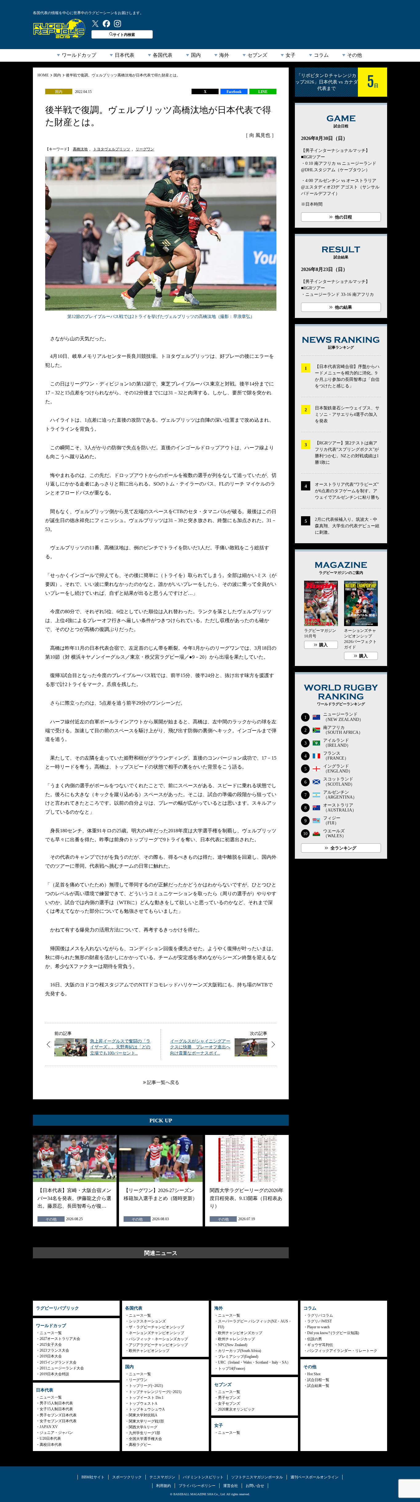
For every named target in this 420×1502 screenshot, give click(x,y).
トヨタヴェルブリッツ (111, 149)
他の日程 (343, 217)
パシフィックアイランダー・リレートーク (342, 1351)
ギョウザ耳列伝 (320, 1345)
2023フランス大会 (54, 1350)
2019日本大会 (51, 1356)
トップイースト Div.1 (146, 1398)
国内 (196, 55)
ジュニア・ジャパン (56, 1432)
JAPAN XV (49, 1427)
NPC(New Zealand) (232, 1345)
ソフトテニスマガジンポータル (257, 1477)
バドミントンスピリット (203, 1477)
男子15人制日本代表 (56, 1403)
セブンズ (257, 55)
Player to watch (318, 1327)
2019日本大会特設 (54, 1374)
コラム (321, 55)
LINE (262, 92)
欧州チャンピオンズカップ (240, 1333)
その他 (354, 55)
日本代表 (124, 55)
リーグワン (145, 149)
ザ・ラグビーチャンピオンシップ (156, 1327)
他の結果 (343, 307)
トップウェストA (143, 1403)
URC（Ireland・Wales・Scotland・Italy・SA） (254, 1362)
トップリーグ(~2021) (146, 1386)
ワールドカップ (79, 55)
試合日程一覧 (318, 1380)
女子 (290, 55)
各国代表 (162, 55)
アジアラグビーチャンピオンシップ (158, 1345)
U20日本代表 (50, 1438)
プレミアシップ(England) (238, 1356)
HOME (43, 75)
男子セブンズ (229, 1398)
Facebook (234, 92)
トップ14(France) (231, 1368)
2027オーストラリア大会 (60, 1339)
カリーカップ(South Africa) (239, 1351)
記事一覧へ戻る (163, 1082)
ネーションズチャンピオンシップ (156, 1333)
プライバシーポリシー (197, 1486)
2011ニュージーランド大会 (62, 1368)
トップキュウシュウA (147, 1409)
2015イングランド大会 (58, 1362)
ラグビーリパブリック (59, 28)
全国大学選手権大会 (145, 1439)
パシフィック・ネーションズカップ (158, 1339)
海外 (224, 55)
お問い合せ (255, 1486)
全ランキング (343, 848)
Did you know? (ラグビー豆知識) (333, 1333)
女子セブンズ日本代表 (58, 1421)
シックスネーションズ (147, 1321)
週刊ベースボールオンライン (315, 1477)
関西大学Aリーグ (143, 1427)
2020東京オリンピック (236, 1409)
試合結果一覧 (318, 1386)
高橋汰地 (80, 149)
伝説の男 (314, 1339)
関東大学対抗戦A (143, 1415)
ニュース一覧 (51, 1333)
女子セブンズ (229, 1403)
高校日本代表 (51, 1444)
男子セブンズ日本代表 (58, 1415)
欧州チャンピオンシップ (149, 1351)
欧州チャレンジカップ (236, 1339)
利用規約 (163, 1486)
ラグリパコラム (320, 1315)
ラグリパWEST (319, 1321)
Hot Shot (313, 1374)
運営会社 (230, 1486)
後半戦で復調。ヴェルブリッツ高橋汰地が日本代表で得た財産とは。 (123, 75)
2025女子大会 (51, 1344)
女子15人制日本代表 (56, 1409)
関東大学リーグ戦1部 (146, 1421)
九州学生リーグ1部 (144, 1433)
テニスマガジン (162, 1477)
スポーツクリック (127, 1477)
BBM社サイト (93, 1477)
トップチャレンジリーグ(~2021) (155, 1392)
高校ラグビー (140, 1444)
